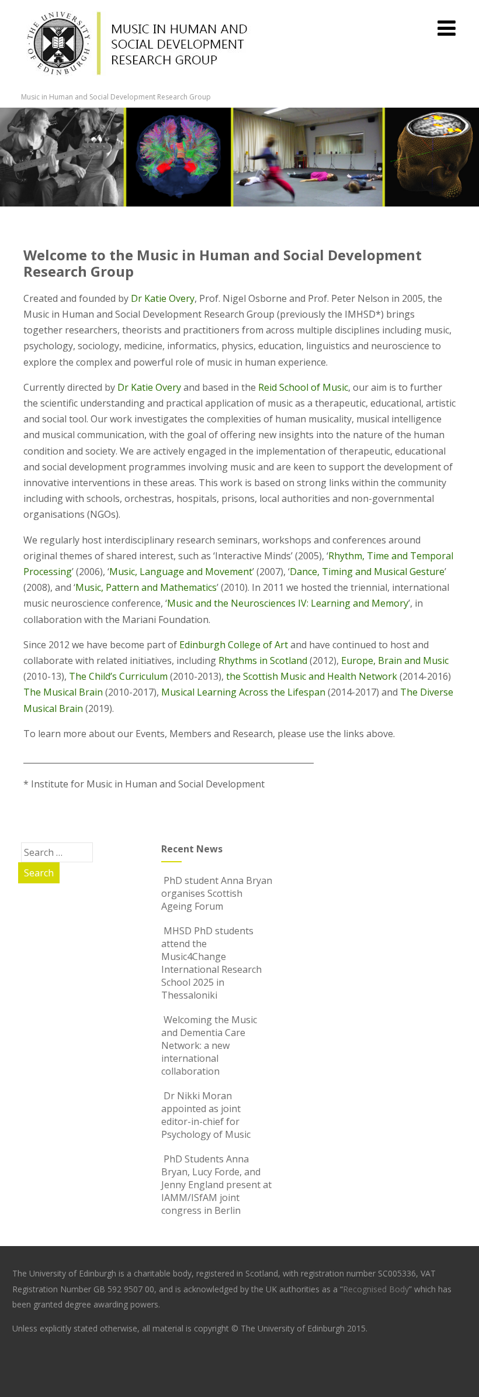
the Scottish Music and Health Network (311, 676)
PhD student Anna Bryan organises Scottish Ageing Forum (216, 893)
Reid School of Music (303, 387)
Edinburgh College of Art (233, 644)
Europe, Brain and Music (395, 660)
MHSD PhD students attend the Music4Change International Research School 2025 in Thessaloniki (211, 963)
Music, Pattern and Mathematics (146, 587)
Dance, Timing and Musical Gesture (367, 571)
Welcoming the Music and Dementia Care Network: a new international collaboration (209, 1045)
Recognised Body (376, 1289)
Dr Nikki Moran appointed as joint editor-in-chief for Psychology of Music (206, 1115)
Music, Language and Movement (180, 571)
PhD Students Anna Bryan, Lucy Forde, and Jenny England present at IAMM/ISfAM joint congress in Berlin (216, 1184)
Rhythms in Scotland (262, 660)
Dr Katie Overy (163, 298)
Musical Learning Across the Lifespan (243, 692)
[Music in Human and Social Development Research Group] (137, 85)
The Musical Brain (63, 692)
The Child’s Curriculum (118, 676)
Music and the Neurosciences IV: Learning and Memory (287, 603)
